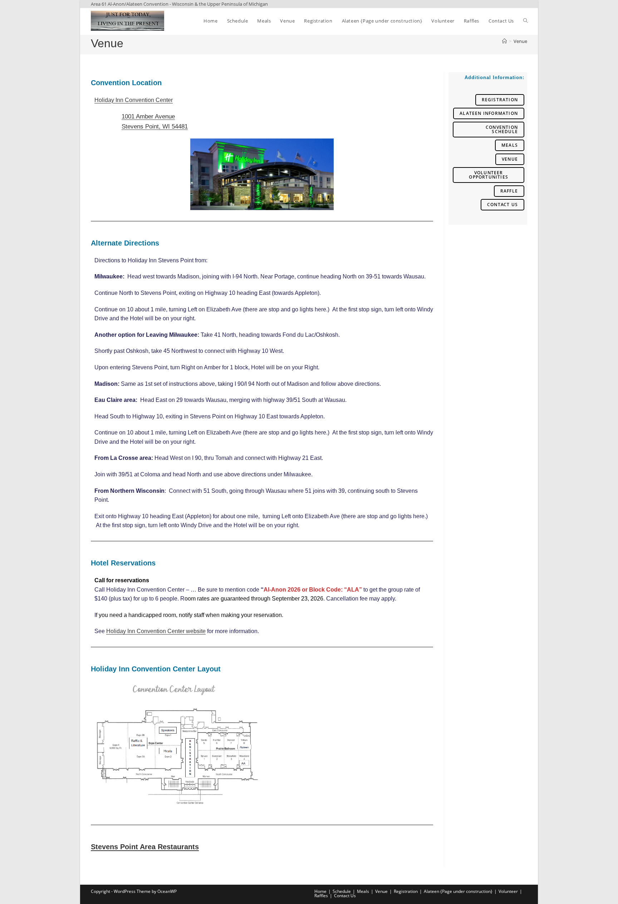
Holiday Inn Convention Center (133, 100)
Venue (520, 41)
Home (320, 891)
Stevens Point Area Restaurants (145, 847)
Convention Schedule (502, 129)
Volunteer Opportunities (488, 175)
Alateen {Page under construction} (458, 891)
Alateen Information (489, 113)
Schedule (342, 891)
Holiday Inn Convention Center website (156, 631)
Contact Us (502, 204)
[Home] (504, 41)
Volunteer (508, 891)
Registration (500, 100)
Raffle (509, 191)
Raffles (321, 896)
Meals (509, 145)
